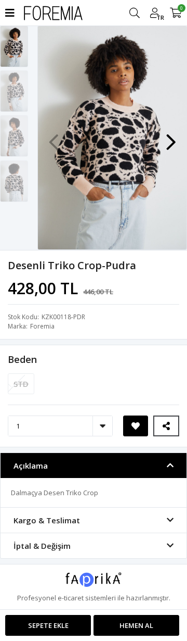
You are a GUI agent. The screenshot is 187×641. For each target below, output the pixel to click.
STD (21, 384)
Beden (22, 359)
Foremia (42, 326)
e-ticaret (71, 597)
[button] (171, 137)
